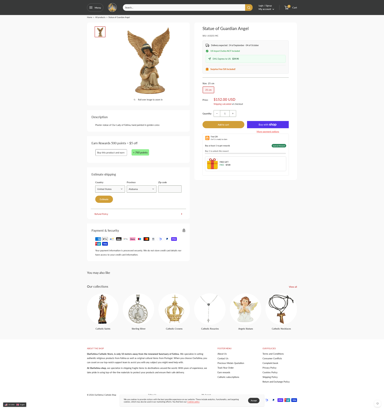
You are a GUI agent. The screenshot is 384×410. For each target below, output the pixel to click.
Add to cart (223, 124)
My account (265, 9)
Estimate (104, 199)
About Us (222, 353)
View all (293, 286)
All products (100, 17)
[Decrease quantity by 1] (217, 113)
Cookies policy (193, 402)
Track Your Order (226, 367)
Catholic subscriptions (228, 377)
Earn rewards (224, 372)
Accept (254, 400)
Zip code (162, 182)
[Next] (297, 309)
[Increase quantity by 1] (233, 113)
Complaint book (270, 363)
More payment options (268, 131)
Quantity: (207, 113)
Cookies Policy (270, 372)
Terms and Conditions (273, 353)
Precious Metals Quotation (231, 363)
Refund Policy (101, 214)
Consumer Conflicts (272, 358)
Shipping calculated (222, 104)
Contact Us (223, 358)
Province (131, 182)
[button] (14, 404)
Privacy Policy (269, 367)
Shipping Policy (270, 377)
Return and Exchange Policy (276, 381)
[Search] (249, 7)
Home (89, 17)
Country (99, 182)
